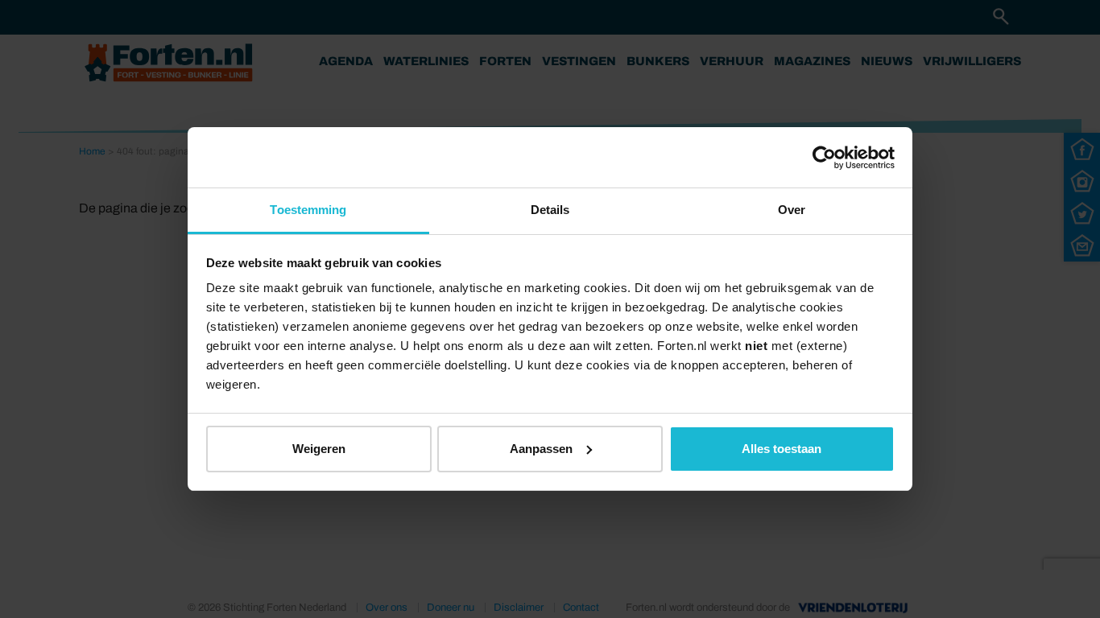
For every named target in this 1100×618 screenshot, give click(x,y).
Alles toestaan (781, 448)
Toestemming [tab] (308, 209)
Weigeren (318, 448)
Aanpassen (541, 448)
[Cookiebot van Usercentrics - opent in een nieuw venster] (824, 158)
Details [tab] (550, 209)
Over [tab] (791, 209)
